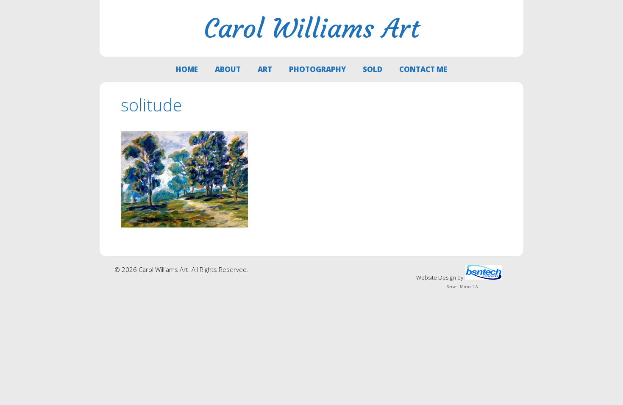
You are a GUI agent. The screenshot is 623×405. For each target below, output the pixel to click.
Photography (317, 69)
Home (187, 69)
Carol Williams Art (311, 28)
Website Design (436, 277)
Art (265, 69)
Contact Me (423, 69)
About (228, 69)
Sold (372, 69)
